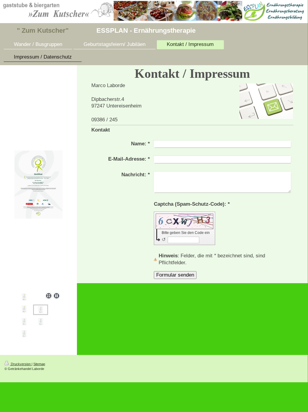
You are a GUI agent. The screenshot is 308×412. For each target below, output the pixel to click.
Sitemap (39, 364)
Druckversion (21, 364)
